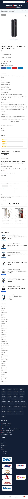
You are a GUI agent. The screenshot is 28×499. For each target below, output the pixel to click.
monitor (3, 404)
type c (21, 411)
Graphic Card (4, 319)
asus (21, 389)
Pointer (11, 10)
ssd (15, 411)
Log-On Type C (18, 220)
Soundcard (4, 358)
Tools (3, 376)
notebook (4, 406)
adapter (3, 389)
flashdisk (22, 394)
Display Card (4, 316)
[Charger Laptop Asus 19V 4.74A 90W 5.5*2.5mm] (4, 263)
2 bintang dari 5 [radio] (9, 173)
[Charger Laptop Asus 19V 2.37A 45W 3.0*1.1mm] (4, 238)
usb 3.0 (9, 414)
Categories (4, 312)
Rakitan (3, 352)
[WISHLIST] (12, 224)
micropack (10, 401)
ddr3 (3, 394)
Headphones (4, 321)
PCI (2, 337)
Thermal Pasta (5, 370)
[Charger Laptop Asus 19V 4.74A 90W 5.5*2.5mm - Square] (4, 255)
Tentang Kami (3, 441)
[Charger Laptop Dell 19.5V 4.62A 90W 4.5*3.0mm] (4, 298)
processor (24, 406)
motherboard (10, 404)
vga (21, 414)
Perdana (4, 339)
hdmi (15, 396)
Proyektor (4, 348)
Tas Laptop (4, 368)
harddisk (9, 396)
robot (21, 409)
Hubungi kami (5, 453)
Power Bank (4, 341)
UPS (3, 379)
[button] (26, 16)
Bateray (3, 308)
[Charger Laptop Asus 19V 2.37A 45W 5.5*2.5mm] (4, 246)
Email (15, 189)
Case (3, 310)
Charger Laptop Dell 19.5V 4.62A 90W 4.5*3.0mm (15, 297)
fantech (15, 394)
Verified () (17, 151)
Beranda (2, 10)
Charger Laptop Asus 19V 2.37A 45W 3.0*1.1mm (17, 236)
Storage (3, 365)
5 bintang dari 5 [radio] (14, 173)
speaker (9, 411)
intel (15, 399)
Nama (2, 189)
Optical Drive (4, 336)
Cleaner (3, 314)
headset (21, 396)
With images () (6, 151)
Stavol (3, 363)
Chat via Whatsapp (7, 54)
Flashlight (4, 317)
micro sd (17, 401)
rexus (15, 409)
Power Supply (5, 343)
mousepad (23, 404)
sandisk (3, 411)
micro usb (23, 401)
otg (9, 406)
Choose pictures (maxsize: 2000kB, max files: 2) (10, 183)
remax (9, 409)
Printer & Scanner (5, 345)
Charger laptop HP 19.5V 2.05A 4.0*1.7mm (16, 288)
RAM (3, 354)
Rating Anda (3, 173)
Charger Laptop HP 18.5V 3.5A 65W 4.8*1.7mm (17, 271)
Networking (4, 332)
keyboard (4, 401)
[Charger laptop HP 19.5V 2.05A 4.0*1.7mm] (4, 289)
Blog (1, 447)
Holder (3, 323)
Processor (4, 347)
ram (3, 409)
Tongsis (3, 374)
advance (9, 389)
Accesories (7, 10)
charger (9, 391)
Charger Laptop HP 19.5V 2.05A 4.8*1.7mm (16, 279)
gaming (3, 396)
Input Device (4, 325)
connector (15, 391)
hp (3, 399)
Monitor (3, 330)
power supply (17, 406)
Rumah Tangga (5, 356)
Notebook (4, 334)
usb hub (15, 414)
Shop (2, 443)
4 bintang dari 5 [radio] (13, 173)
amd (15, 389)
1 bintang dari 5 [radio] (7, 173)
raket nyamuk (5, 350)
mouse (17, 404)
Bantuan (2, 449)
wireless (3, 416)
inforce (9, 399)
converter (22, 391)
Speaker (3, 361)
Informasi (5, 451)
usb (3, 414)
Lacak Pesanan (4, 445)
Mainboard (4, 328)
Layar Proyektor (5, 326)
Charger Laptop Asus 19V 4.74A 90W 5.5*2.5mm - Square (17, 254)
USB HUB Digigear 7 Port (7, 220)
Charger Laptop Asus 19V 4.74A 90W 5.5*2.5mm (17, 262)
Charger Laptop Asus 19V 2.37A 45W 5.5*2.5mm (17, 245)
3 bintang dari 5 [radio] (11, 173)
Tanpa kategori (5, 367)
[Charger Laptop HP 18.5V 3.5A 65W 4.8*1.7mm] (4, 272)
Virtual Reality (5, 381)
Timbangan (4, 372)
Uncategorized (5, 378)
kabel (21, 399)
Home (2, 440)
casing (3, 391)
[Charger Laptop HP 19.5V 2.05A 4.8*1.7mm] (4, 280)
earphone (9, 394)
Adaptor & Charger (16, 235)
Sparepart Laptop (5, 359)
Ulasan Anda (3, 175)
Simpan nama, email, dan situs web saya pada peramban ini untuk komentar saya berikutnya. (13, 197)
